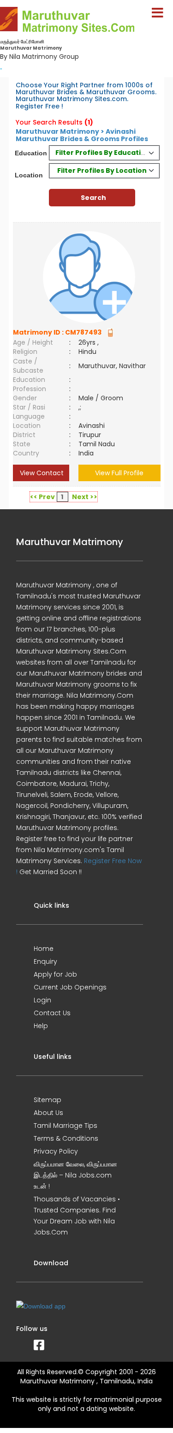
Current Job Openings (70, 987)
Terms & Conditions (66, 1138)
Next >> (84, 496)
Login (42, 1000)
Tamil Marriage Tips (65, 1125)
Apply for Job (55, 974)
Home (44, 948)
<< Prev (42, 496)
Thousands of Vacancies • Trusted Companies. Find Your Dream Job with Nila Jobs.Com (77, 1215)
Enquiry (45, 961)
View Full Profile (119, 473)
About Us (48, 1112)
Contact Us (52, 1013)
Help (41, 1025)
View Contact (41, 473)
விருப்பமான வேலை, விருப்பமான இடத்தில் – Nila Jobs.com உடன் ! (75, 1175)
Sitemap (47, 1099)
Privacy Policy (56, 1151)
